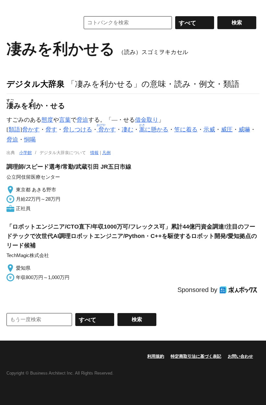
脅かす (31, 129)
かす (107, 129)
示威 (209, 129)
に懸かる (153, 129)
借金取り (146, 120)
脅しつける (77, 129)
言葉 (65, 120)
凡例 (106, 152)
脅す (51, 129)
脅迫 (82, 120)
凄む (127, 129)
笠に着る (186, 129)
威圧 (227, 129)
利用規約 (155, 356)
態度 (47, 120)
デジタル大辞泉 (35, 83)
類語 (14, 129)
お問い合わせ (240, 356)
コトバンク (38, 22)
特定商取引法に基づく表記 (196, 356)
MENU (12, 6)
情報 (94, 152)
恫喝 (30, 139)
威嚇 (244, 129)
